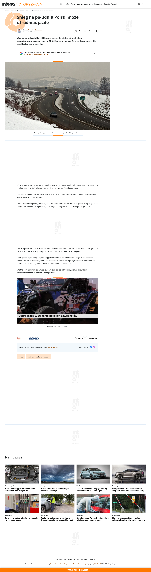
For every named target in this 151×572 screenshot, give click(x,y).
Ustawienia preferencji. (79, 564)
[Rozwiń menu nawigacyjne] (147, 4)
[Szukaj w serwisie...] (139, 4)
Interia (7, 10)
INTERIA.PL (97, 564)
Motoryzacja (14, 10)
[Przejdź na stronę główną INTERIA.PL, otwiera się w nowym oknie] (8, 4)
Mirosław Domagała (35, 30)
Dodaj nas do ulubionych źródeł (47, 54)
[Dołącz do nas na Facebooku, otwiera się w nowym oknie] (91, 347)
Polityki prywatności (66, 564)
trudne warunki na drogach (38, 357)
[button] (64, 4)
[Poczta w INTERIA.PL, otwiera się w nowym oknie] (143, 4)
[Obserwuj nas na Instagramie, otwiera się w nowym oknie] (94, 347)
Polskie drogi (24, 10)
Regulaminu (53, 564)
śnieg (21, 357)
